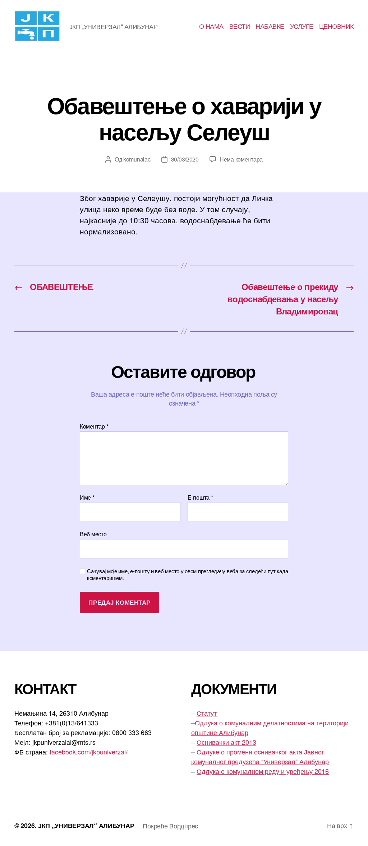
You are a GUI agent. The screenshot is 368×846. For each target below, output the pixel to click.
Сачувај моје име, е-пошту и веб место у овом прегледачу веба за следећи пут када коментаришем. (187, 574)
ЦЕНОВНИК (336, 26)
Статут (207, 713)
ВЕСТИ (239, 26)
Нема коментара (241, 159)
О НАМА (211, 26)
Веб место (93, 533)
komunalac (137, 159)
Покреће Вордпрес (170, 825)
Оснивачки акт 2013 (226, 742)
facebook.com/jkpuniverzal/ (89, 751)
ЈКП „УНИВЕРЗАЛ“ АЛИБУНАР (86, 825)
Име (87, 497)
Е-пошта (200, 497)
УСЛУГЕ (301, 26)
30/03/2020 (185, 159)
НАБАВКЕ (270, 26)
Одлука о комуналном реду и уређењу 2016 (263, 771)
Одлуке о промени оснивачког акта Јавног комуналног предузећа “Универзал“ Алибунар (260, 756)
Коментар (94, 426)
